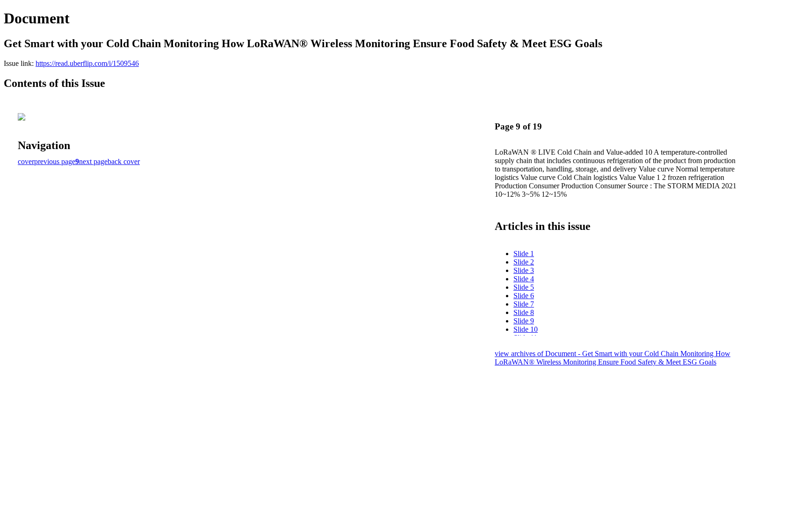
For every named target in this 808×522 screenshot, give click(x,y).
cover (26, 161)
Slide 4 (523, 279)
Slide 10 (525, 329)
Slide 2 (523, 262)
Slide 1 (523, 253)
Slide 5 (523, 287)
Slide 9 (523, 321)
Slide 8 (523, 312)
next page (93, 161)
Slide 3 (523, 270)
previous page (54, 161)
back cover (124, 161)
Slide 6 (523, 296)
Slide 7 (523, 304)
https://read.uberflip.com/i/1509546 (87, 63)
